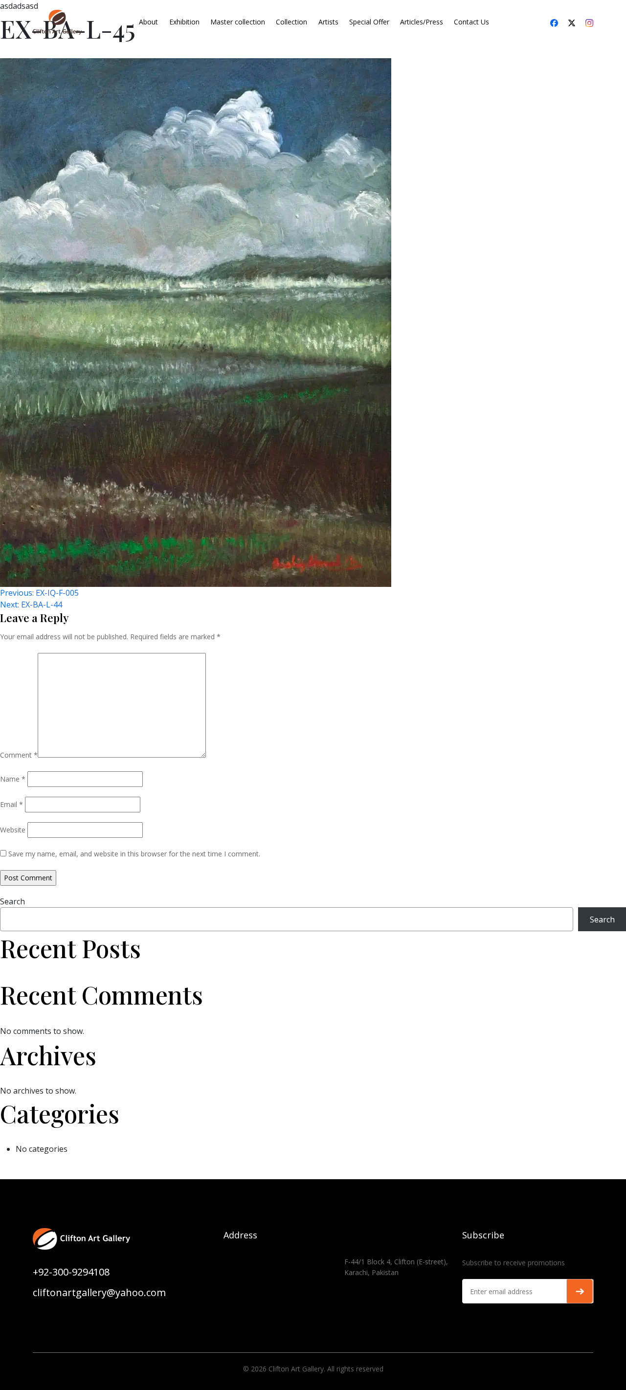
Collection (291, 21)
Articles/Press (421, 21)
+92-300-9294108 (71, 1271)
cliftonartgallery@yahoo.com (99, 1292)
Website (12, 829)
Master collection (237, 21)
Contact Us (471, 21)
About (148, 21)
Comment (19, 755)
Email (11, 804)
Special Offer (369, 21)
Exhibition (184, 21)
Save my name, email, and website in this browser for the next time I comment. (134, 853)
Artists (328, 21)
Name (12, 779)
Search (12, 901)
